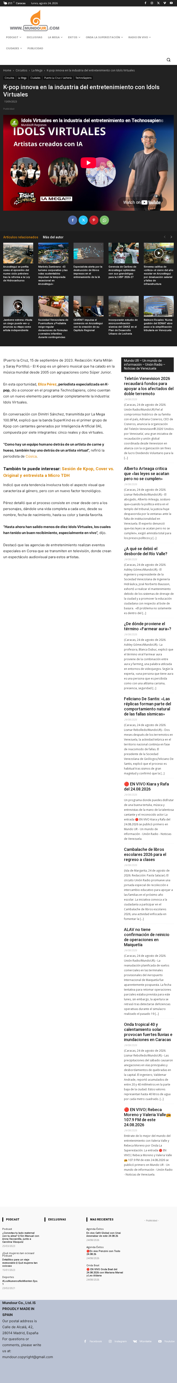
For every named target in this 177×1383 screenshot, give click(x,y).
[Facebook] (145, 3)
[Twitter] (158, 3)
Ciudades (35, 77)
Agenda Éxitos (94, 1229)
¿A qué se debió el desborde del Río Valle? (145, 551)
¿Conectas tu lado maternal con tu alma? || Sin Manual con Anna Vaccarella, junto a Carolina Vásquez (20, 1237)
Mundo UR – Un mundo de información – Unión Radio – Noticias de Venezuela (144, 364)
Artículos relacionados (20, 237)
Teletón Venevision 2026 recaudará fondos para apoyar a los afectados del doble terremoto (149, 386)
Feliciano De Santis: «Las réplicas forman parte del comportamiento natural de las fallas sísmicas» (147, 706)
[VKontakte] (135, 1341)
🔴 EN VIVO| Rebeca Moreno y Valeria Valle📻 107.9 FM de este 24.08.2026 (147, 1117)
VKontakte (145, 1341)
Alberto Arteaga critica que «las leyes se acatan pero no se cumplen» (146, 473)
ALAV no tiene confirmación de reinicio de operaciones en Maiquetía (146, 937)
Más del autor (53, 237)
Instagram (121, 1341)
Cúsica (31, 456)
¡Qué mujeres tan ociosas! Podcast (18, 1254)
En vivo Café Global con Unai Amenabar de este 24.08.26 (103, 1234)
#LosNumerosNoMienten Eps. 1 (20, 1283)
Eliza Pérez (47, 384)
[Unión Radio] (34, 20)
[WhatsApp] (104, 220)
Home (7, 70)
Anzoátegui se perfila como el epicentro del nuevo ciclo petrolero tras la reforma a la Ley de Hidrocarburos (16, 273)
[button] (168, 59)
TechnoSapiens (83, 77)
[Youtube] (171, 3)
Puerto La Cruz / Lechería (58, 77)
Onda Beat (92, 1265)
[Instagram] (152, 3)
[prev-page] (164, 237)
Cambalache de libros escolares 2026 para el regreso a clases (145, 854)
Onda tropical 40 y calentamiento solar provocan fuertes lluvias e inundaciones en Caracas (148, 1032)
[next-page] (171, 237)
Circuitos (21, 70)
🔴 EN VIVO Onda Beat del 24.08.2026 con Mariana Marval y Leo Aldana (104, 1272)
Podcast (7, 1229)
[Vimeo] (164, 3)
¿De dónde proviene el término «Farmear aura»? (147, 626)
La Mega (37, 70)
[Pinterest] (93, 220)
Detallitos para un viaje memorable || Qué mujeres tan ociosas (20, 1262)
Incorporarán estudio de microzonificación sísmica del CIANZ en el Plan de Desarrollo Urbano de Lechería (123, 326)
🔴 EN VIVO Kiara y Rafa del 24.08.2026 (146, 786)
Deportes (8, 1277)
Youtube (169, 1341)
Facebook (96, 1341)
